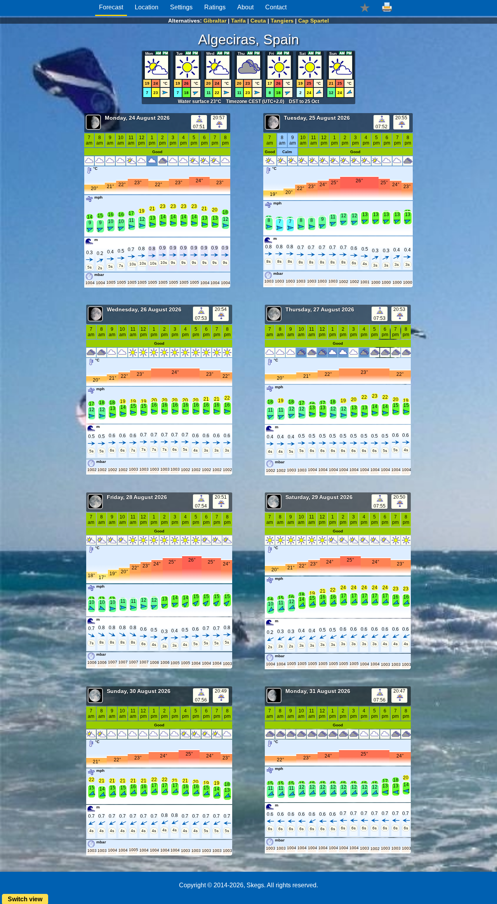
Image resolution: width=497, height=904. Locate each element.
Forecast (111, 7)
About (245, 7)
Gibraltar (214, 20)
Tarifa (238, 20)
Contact (276, 7)
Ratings (215, 7)
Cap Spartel (313, 20)
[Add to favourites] (365, 7)
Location (146, 7)
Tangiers (282, 20)
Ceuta (258, 20)
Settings (181, 7)
